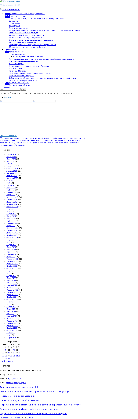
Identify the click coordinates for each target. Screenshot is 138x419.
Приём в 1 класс (15, 68)
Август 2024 (11, 214)
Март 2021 (10, 318)
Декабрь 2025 (12, 173)
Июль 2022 (11, 278)
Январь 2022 (11, 292)
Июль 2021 (11, 309)
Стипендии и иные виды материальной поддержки (31, 40)
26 (14, 355)
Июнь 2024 (11, 218)
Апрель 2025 (11, 192)
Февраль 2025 (12, 197)
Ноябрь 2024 (11, 204)
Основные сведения (17, 16)
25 (11, 355)
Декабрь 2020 (12, 325)
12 (14, 350)
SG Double (30, 418)
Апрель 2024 (11, 223)
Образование (14, 23)
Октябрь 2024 (12, 206)
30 (6, 358)
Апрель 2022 (11, 285)
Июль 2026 (11, 156)
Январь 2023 (11, 261)
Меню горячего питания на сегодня (28, 56)
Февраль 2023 (12, 259)
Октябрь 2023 (12, 237)
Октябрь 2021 (12, 299)
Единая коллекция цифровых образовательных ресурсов (29, 409)
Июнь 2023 (11, 249)
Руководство (14, 25)
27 (17, 355)
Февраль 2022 (12, 290)
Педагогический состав (18, 28)
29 (3, 358)
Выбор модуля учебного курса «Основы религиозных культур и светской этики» (43, 78)
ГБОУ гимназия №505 (10, 5)
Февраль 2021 (12, 321)
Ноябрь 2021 (11, 297)
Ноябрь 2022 (11, 266)
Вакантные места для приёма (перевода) (26, 37)
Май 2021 (10, 314)
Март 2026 (10, 166)
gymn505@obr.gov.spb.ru (16, 382)
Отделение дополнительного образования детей (30, 73)
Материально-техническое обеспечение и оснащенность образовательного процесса (45, 30)
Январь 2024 (11, 230)
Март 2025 (10, 195)
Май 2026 (10, 161)
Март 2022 (10, 287)
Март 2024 (10, 225)
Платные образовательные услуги (23, 33)
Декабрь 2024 (12, 202)
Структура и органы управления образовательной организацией (36, 18)
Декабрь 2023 (12, 233)
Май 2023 (10, 252)
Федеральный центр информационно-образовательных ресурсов (33, 413)
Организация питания (18, 54)
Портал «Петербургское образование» (19, 400)
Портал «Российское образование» (17, 395)
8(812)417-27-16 (14, 378)
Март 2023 (10, 256)
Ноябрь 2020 (11, 328)
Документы (13, 21)
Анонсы (7, 97)
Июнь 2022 (11, 280)
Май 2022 (10, 283)
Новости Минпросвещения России (23, 61)
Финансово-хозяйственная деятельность (26, 35)
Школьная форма (16, 64)
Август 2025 (11, 185)
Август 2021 (11, 306)
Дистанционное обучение (20, 85)
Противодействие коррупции (21, 75)
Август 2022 (11, 275)
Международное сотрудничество (23, 42)
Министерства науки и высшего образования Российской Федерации (35, 391)
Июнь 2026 (11, 159)
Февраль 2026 (12, 168)
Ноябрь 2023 (11, 235)
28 (19, 355)
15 (3, 353)
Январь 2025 (11, 199)
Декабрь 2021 (12, 295)
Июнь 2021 (11, 311)
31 (9, 358)
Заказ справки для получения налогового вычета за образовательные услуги (41, 59)
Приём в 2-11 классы (17, 71)
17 (9, 353)
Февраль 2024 (12, 228)
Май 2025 (10, 190)
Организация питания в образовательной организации (32, 44)
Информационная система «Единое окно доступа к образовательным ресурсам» (40, 404)
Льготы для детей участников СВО (23, 80)
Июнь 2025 (11, 187)
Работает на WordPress (10, 418)
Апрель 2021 (11, 316)
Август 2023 (11, 245)
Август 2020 (11, 337)
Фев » (10, 361)
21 (19, 353)
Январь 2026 (11, 171)
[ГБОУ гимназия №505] (10, 1)
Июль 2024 (11, 216)
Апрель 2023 (11, 254)
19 (14, 353)
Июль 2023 (11, 247)
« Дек (4, 361)
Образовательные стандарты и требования (27, 47)
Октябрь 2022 (12, 268)
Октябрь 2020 (12, 330)
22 (3, 355)
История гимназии (16, 52)
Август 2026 (11, 154)
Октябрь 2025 (12, 178)
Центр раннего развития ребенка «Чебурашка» (29, 66)
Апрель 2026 (11, 164)
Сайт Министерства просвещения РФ (19, 387)
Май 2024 (10, 221)
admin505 (13, 135)
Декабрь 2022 (12, 264)
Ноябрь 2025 (11, 176)
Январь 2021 (11, 323)
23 (6, 355)
